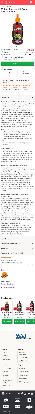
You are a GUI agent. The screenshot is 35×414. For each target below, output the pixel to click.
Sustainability (23, 378)
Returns (5, 372)
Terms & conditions (6, 376)
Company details (24, 372)
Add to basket (17, 64)
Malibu (9, 6)
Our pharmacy (23, 358)
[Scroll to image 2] (19, 46)
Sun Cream (10, 284)
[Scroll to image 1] (16, 46)
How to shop (7, 368)
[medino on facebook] (22, 393)
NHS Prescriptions (24, 361)
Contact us (6, 359)
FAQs (5, 352)
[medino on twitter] (28, 393)
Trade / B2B (6, 386)
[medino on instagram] (24, 393)
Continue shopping (9, 287)
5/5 (12, 253)
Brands (3, 6)
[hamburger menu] (2, 2)
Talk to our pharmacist (22, 353)
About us (22, 368)
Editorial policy (23, 382)
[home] (13, 2)
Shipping (5, 356)
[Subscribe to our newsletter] (19, 393)
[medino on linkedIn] (32, 393)
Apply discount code (7, 381)
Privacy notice (23, 375)
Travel (3, 284)
